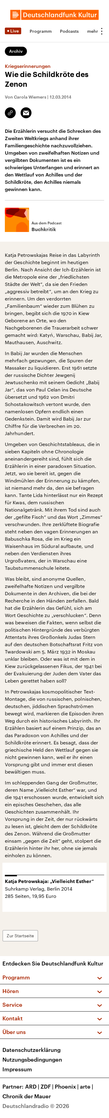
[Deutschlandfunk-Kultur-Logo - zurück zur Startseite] (54, 14)
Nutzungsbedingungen (32, 1059)
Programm (41, 31)
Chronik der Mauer (26, 1096)
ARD (32, 1086)
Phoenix (67, 1086)
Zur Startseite (20, 935)
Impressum (17, 1069)
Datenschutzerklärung (31, 1049)
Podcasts (69, 31)
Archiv (16, 51)
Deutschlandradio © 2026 (35, 1106)
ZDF (47, 1086)
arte (86, 1086)
